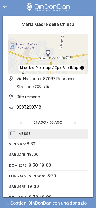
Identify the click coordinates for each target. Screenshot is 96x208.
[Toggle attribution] (82, 68)
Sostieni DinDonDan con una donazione (51, 203)
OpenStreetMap (66, 67)
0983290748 (29, 107)
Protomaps (43, 67)
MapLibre (27, 67)
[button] (48, 54)
